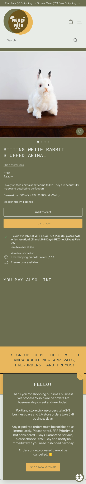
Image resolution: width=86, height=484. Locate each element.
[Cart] (71, 22)
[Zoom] (80, 131)
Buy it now (43, 223)
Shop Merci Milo (14, 164)
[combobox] (43, 40)
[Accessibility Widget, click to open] (79, 477)
